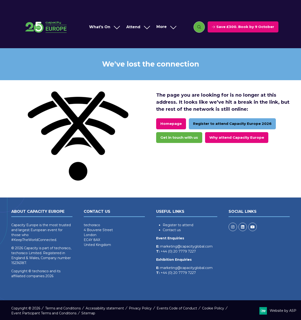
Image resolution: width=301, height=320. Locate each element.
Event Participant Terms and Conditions (43, 313)
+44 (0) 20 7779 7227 (178, 251)
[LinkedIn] (242, 227)
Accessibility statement (105, 308)
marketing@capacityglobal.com (186, 246)
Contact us (172, 230)
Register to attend (178, 225)
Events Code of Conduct (177, 308)
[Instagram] (233, 227)
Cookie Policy (213, 308)
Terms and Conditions (63, 308)
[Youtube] (252, 227)
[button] (165, 27)
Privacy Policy (140, 308)
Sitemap (88, 313)
